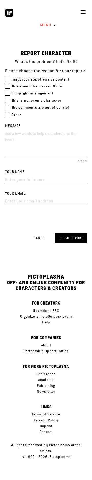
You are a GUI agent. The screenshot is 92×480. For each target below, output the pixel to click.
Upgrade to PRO (46, 310)
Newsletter (46, 391)
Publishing (46, 385)
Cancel (40, 238)
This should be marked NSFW (37, 86)
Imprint (46, 426)
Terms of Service (46, 414)
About (46, 345)
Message (13, 126)
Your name (15, 172)
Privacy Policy (46, 420)
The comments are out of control (40, 107)
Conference (46, 374)
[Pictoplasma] (9, 13)
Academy (46, 379)
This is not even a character (36, 100)
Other (16, 115)
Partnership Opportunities (46, 351)
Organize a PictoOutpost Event (46, 316)
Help (46, 322)
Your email (15, 193)
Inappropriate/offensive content (41, 79)
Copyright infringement (32, 93)
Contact (46, 431)
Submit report (71, 238)
